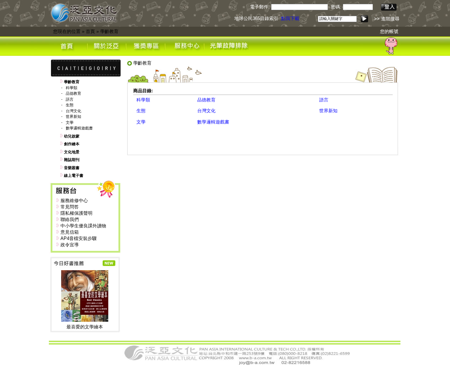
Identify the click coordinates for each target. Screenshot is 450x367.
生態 (69, 105)
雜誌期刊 (71, 160)
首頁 (90, 31)
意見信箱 (69, 232)
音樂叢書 (71, 168)
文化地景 (71, 152)
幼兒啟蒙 (71, 136)
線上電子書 (73, 175)
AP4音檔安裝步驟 (78, 238)
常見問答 (69, 206)
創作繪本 (71, 144)
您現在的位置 (67, 31)
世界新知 (73, 116)
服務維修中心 (74, 200)
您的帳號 (389, 31)
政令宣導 (69, 244)
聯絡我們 (69, 219)
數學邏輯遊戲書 (79, 128)
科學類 (71, 88)
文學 (69, 122)
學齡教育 (109, 31)
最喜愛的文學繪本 (84, 326)
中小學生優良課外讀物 (83, 225)
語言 (69, 99)
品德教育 (73, 93)
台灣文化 (73, 111)
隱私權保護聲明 (76, 213)
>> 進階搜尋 (386, 18)
